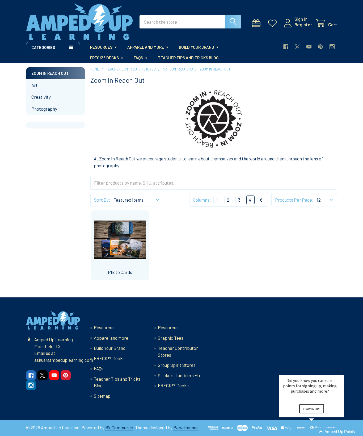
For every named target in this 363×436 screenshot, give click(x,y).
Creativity (41, 96)
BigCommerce (119, 427)
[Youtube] (309, 47)
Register (303, 24)
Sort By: (102, 199)
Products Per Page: (294, 199)
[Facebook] (286, 47)
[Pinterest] (320, 47)
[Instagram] (332, 47)
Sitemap (102, 395)
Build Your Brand (196, 47)
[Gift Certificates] (257, 23)
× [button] (341, 371)
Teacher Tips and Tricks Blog (188, 57)
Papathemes (186, 427)
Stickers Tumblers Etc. (180, 375)
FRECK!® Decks (104, 57)
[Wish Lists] (273, 23)
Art (34, 85)
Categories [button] (43, 47)
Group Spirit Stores (177, 365)
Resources (101, 47)
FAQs (138, 57)
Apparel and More (145, 47)
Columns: (202, 199)
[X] (297, 47)
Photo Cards (120, 272)
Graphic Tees (170, 338)
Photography (44, 108)
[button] (318, 432)
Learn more (311, 409)
